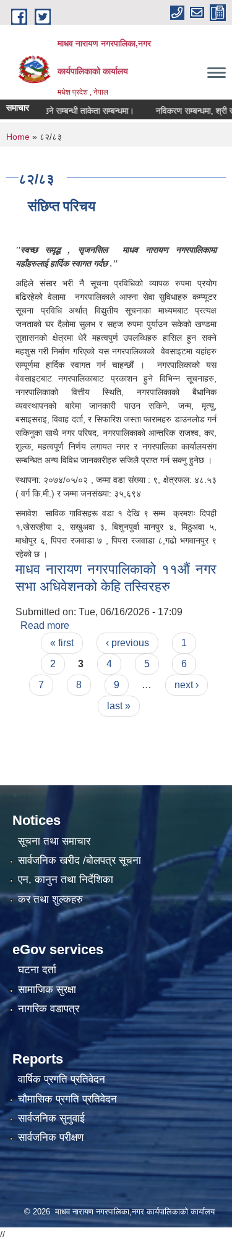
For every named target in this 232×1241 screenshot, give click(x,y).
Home (18, 137)
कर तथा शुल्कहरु (50, 899)
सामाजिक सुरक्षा (47, 990)
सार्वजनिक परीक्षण (51, 1137)
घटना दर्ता (37, 970)
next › (186, 685)
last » (119, 706)
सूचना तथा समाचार (54, 841)
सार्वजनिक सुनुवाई (51, 1118)
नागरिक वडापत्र (48, 1009)
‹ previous (127, 643)
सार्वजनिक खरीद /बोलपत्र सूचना (79, 860)
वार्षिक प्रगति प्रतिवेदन (61, 1079)
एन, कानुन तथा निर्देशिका (65, 879)
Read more (44, 625)
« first (62, 643)
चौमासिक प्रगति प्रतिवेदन (67, 1099)
